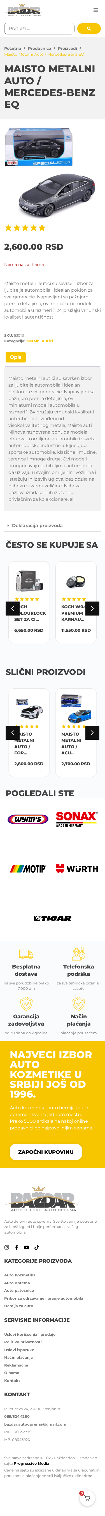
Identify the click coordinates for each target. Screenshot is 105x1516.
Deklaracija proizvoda (37, 525)
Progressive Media (31, 1463)
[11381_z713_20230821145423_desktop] (52, 175)
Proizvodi (67, 48)
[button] (96, 10)
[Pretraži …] (39, 28)
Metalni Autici (39, 341)
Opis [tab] (16, 357)
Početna (12, 48)
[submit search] (89, 28)
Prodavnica (39, 48)
